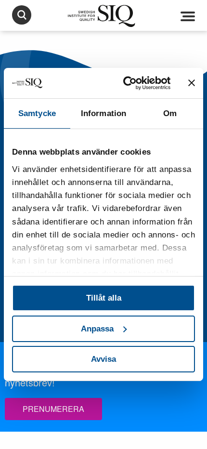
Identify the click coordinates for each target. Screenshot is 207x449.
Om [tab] (170, 113)
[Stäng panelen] (191, 82)
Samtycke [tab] (37, 113)
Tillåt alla (103, 298)
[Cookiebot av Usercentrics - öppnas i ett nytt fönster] (129, 83)
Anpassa (97, 328)
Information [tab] (103, 113)
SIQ (103, 16)
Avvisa (103, 359)
